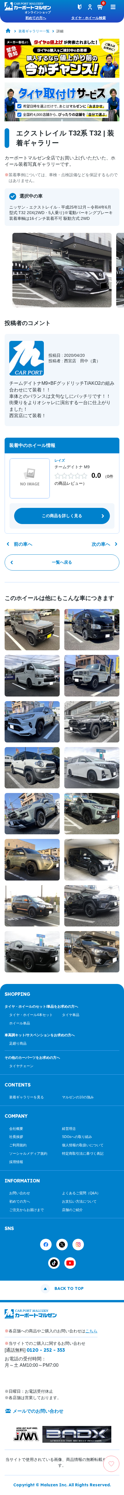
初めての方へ (35, 18)
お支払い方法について (79, 1201)
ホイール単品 (19, 1023)
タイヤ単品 (70, 1015)
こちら (91, 1331)
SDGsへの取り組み (77, 1137)
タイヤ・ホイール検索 (88, 18)
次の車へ (101, 544)
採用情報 (16, 1162)
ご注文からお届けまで (26, 1210)
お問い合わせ (19, 1193)
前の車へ (23, 544)
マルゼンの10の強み (78, 1097)
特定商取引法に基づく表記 (83, 1154)
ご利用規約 (18, 1145)
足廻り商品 (18, 1043)
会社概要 (16, 1129)
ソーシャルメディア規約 (28, 1154)
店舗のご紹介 (72, 1210)
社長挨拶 (16, 1137)
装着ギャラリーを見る (26, 1097)
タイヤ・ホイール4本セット (31, 1015)
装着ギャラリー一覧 (34, 31)
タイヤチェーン (21, 1066)
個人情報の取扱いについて (83, 1145)
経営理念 (69, 1129)
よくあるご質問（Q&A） (81, 1193)
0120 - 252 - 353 (46, 1350)
